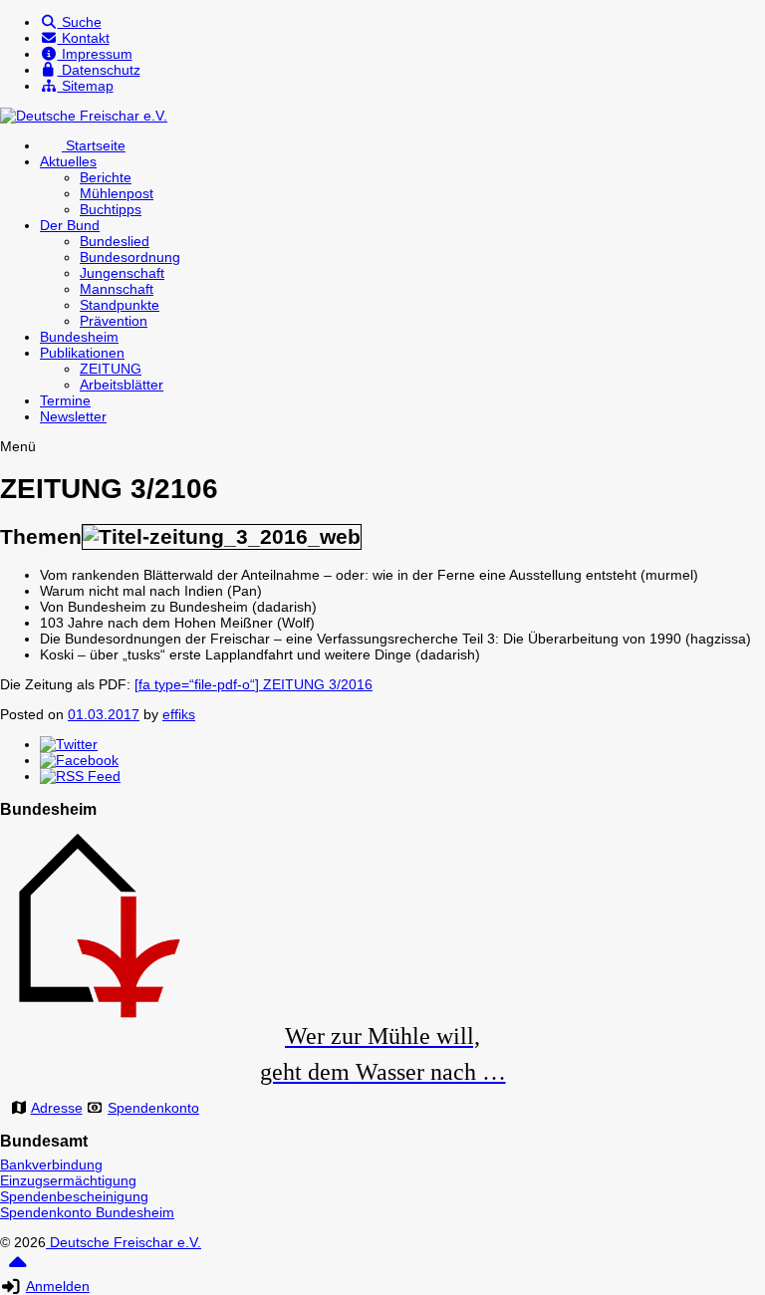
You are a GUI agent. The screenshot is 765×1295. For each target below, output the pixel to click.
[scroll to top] (17, 1269)
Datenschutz (99, 70)
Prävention (113, 321)
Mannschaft (116, 289)
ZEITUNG (110, 369)
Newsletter (73, 416)
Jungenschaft (122, 273)
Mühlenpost (116, 193)
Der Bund (70, 225)
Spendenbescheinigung (74, 1196)
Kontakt (84, 38)
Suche (80, 22)
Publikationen (82, 353)
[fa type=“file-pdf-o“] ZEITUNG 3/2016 (253, 684)
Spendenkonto (153, 1108)
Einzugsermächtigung (68, 1180)
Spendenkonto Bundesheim (87, 1212)
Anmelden (58, 1286)
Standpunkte (119, 305)
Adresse (57, 1108)
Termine (65, 400)
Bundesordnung (130, 257)
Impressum (95, 54)
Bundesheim (79, 337)
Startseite (94, 145)
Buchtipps (110, 209)
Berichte (105, 177)
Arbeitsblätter (121, 384)
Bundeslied (114, 241)
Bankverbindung (51, 1164)
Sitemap (86, 86)
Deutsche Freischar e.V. (123, 1242)
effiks (178, 714)
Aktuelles (68, 161)
